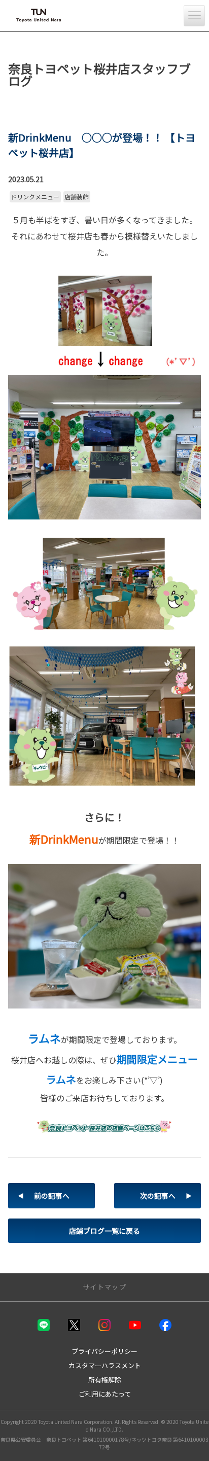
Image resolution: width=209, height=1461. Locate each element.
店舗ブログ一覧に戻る (104, 1231)
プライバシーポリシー (104, 1351)
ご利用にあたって (105, 1393)
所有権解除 (104, 1379)
